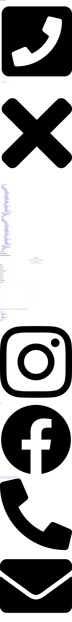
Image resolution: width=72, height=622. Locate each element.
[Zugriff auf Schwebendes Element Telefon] (36, 549)
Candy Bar (6, 211)
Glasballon (6, 239)
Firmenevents (5, 247)
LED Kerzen (6, 233)
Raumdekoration (5, 207)
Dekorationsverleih (4, 188)
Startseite (3, 218)
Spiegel (6, 208)
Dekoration (3, 187)
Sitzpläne (6, 242)
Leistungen (3, 186)
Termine (3, 217)
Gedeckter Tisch (5, 189)
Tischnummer (7, 203)
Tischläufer (6, 195)
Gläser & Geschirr (7, 192)
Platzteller (6, 190)
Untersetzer (6, 202)
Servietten (6, 193)
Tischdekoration (5, 197)
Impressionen (3, 215)
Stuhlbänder (6, 196)
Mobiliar (4, 236)
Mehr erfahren (2, 269)
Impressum (3, 317)
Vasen (6, 200)
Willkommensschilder (8, 210)
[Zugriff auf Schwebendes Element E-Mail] (36, 621)
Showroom (4, 221)
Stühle (6, 204)
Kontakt (3, 216)
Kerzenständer (7, 198)
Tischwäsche (6, 224)
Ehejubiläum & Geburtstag (6, 214)
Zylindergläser (7, 199)
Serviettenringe (7, 194)
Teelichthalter (7, 230)
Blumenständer (7, 201)
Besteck (6, 191)
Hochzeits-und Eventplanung (5, 213)
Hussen (6, 227)
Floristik (3, 245)
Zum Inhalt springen (2, 0)
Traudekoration (5, 205)
